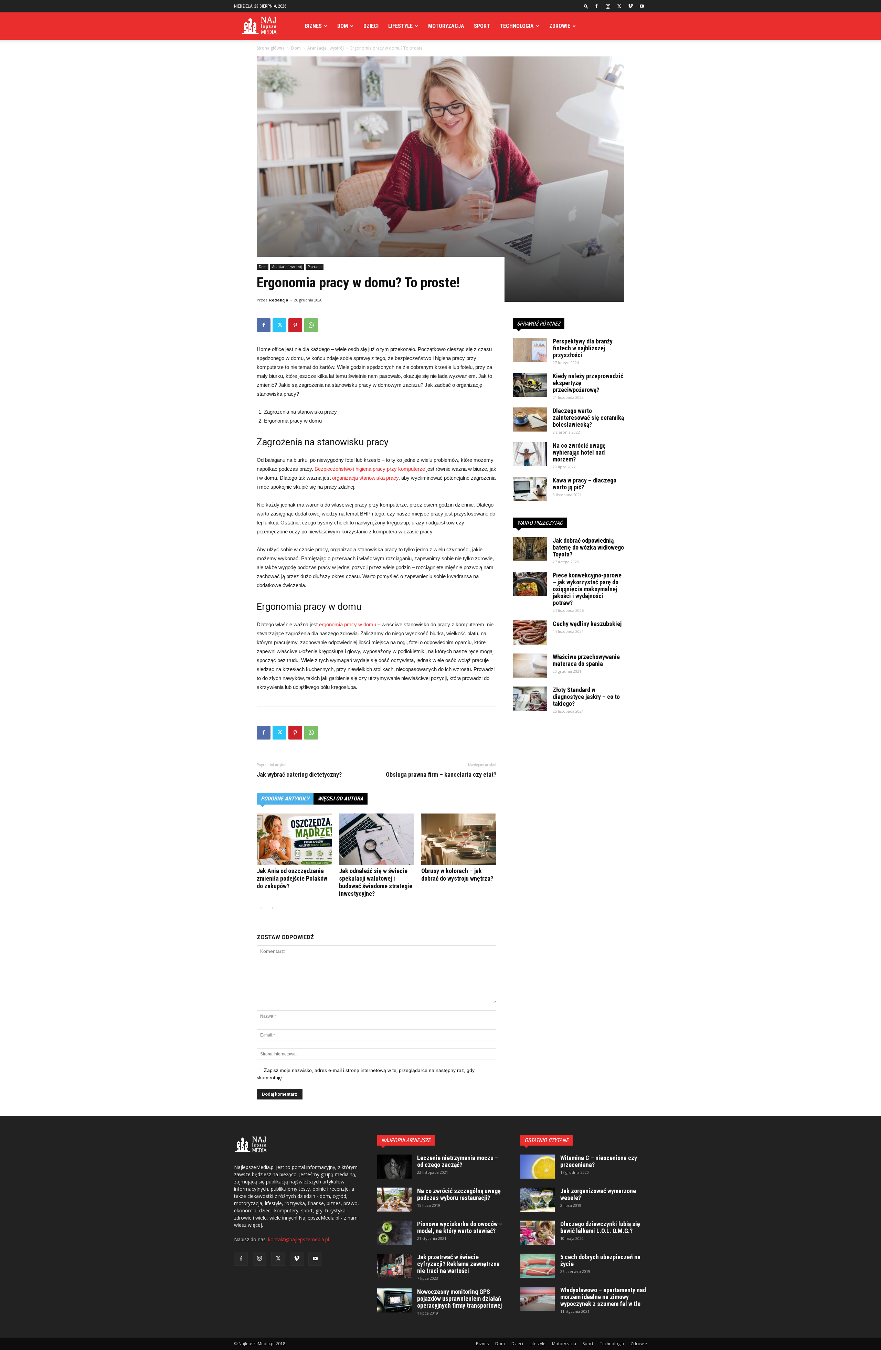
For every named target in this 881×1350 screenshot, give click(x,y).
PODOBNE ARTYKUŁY (285, 798)
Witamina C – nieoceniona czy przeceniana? (598, 1161)
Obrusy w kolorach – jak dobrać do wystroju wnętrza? (457, 874)
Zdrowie (559, 26)
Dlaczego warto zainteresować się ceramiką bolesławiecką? (588, 417)
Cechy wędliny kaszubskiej (587, 623)
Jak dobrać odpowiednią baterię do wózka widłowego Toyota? (588, 547)
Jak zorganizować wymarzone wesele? (598, 1194)
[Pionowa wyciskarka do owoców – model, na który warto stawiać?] (394, 1233)
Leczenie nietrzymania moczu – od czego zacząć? (457, 1161)
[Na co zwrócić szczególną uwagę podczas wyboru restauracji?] (394, 1200)
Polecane (314, 266)
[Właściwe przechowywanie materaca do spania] (530, 665)
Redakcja (278, 299)
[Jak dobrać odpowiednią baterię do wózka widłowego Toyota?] (530, 549)
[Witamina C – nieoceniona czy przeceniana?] (537, 1167)
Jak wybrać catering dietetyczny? (299, 774)
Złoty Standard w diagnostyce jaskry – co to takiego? (586, 696)
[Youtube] (642, 6)
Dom (342, 26)
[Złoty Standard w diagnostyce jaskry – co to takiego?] (530, 699)
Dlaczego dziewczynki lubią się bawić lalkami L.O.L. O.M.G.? (600, 1227)
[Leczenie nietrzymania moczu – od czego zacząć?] (394, 1167)
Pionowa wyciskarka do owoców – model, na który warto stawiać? (459, 1227)
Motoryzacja (446, 26)
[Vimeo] (630, 6)
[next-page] (272, 908)
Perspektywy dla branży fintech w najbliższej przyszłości (583, 348)
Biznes (313, 26)
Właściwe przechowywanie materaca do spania (586, 660)
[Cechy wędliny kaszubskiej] (530, 632)
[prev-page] (261, 908)
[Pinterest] (295, 325)
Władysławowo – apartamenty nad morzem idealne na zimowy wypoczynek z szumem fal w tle (603, 1296)
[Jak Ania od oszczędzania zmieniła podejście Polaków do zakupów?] (294, 839)
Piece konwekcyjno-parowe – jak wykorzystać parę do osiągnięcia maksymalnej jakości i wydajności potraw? (587, 589)
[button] (586, 6)
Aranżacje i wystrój (325, 48)
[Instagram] (608, 6)
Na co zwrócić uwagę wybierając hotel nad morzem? (579, 452)
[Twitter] (619, 6)
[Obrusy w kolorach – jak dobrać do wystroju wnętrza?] (458, 839)
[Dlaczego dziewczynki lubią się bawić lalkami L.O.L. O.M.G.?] (537, 1233)
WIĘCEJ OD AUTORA (340, 798)
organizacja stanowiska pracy (365, 478)
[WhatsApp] (311, 325)
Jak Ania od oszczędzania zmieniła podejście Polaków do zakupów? (292, 878)
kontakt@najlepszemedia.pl (298, 1239)
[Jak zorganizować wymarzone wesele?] (537, 1200)
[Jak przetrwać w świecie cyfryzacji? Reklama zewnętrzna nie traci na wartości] (394, 1266)
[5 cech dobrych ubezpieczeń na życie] (537, 1266)
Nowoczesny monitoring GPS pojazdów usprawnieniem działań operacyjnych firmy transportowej (459, 1298)
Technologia (517, 26)
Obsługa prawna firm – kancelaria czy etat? (441, 774)
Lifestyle (400, 26)
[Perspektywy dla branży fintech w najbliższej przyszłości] (530, 350)
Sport (482, 26)
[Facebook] (596, 6)
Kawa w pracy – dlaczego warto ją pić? (584, 484)
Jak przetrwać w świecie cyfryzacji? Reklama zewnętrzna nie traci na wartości (458, 1263)
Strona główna (271, 48)
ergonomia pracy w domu (347, 624)
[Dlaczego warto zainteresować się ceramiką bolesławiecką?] (530, 419)
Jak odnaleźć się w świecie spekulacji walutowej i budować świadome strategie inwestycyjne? (375, 882)
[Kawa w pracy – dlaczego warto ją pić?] (530, 489)
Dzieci (371, 26)
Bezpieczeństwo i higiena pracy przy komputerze (370, 469)
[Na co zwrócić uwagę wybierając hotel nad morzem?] (530, 454)
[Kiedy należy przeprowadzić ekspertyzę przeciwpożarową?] (530, 385)
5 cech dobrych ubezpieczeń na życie (600, 1260)
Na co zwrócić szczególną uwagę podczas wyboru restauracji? (459, 1194)
